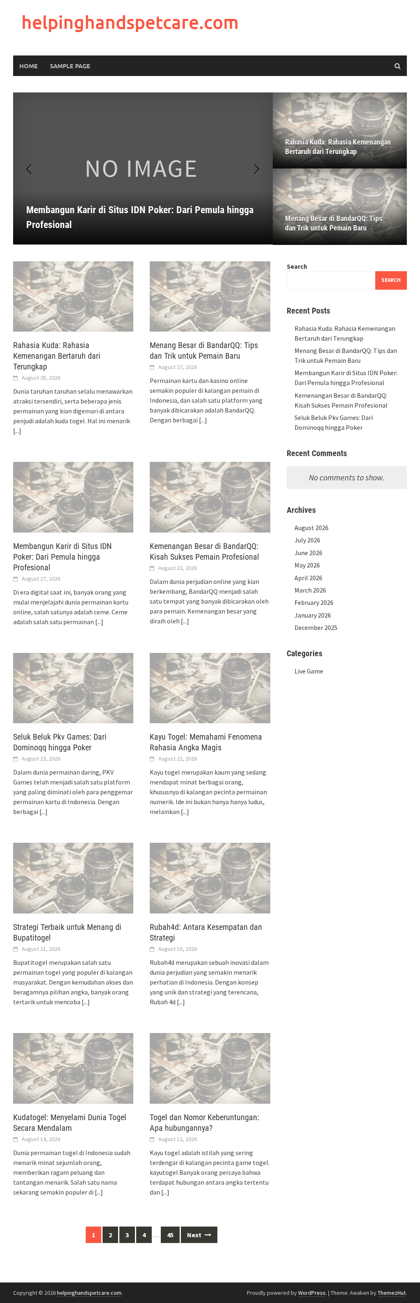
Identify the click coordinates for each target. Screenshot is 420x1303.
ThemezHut (392, 1292)
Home (28, 66)
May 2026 (307, 565)
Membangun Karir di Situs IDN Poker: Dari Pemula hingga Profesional (62, 556)
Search (297, 266)
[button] (252, 168)
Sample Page (70, 66)
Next (195, 1235)
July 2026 (307, 540)
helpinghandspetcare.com (130, 22)
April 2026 (308, 578)
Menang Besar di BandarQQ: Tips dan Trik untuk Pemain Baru (333, 223)
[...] (17, 431)
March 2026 (310, 590)
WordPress (312, 1292)
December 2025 (316, 627)
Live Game (308, 671)
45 (170, 1235)
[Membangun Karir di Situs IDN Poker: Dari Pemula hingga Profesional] (143, 168)
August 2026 (311, 528)
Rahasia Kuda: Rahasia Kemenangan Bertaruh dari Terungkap (338, 147)
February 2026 (313, 602)
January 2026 (312, 615)
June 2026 (308, 553)
